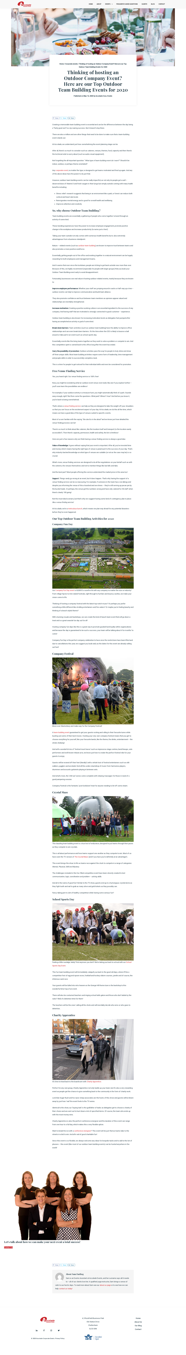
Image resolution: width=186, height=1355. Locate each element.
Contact (138, 1329)
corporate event (62, 170)
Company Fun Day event (64, 590)
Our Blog (138, 1326)
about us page (105, 1285)
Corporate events (71, 64)
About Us (138, 1322)
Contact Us (8, 1247)
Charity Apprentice (94, 1082)
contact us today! (66, 1289)
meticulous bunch (75, 509)
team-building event (61, 732)
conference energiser (82, 1131)
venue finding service (72, 406)
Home (61, 64)
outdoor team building (86, 246)
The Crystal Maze (81, 857)
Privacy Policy (59, 1338)
